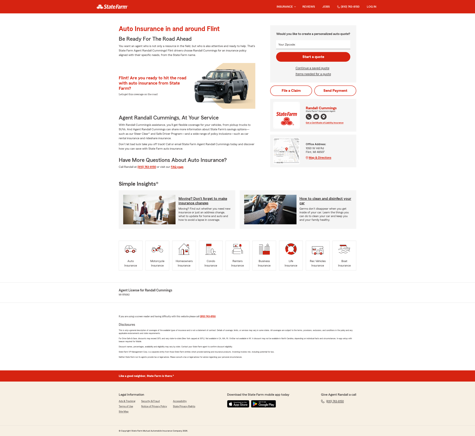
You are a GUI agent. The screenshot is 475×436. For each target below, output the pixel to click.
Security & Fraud (150, 401)
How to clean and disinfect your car (325, 201)
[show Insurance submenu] (294, 6)
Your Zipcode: (287, 44)
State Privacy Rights (184, 406)
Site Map (124, 411)
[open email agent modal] (316, 117)
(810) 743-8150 (350, 6)
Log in (371, 6)
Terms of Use (126, 406)
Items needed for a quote (313, 74)
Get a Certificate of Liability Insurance (324, 123)
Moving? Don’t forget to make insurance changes (202, 201)
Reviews (308, 6)
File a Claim (291, 91)
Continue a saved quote (312, 68)
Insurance (285, 6)
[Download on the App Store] (238, 404)
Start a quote (313, 57)
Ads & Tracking (127, 401)
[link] (112, 6)
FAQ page (177, 166)
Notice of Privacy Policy (154, 406)
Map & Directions (320, 157)
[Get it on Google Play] (263, 404)
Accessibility (180, 401)
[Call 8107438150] (309, 117)
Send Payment (335, 91)
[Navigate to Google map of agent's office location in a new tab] (324, 117)
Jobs (326, 6)
